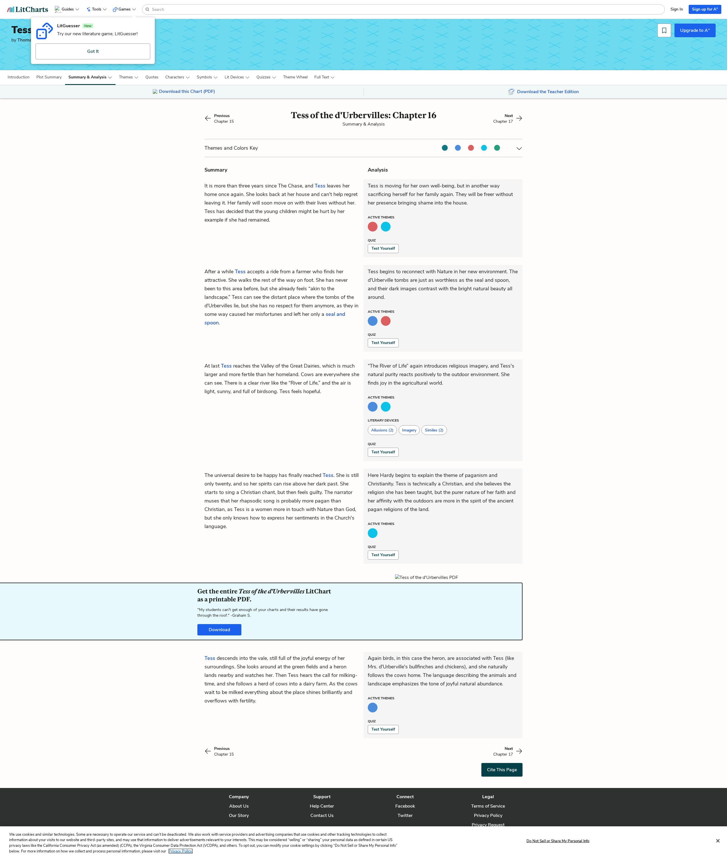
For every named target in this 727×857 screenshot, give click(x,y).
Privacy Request (488, 825)
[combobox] (408, 9)
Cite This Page (502, 770)
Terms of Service (488, 806)
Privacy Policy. (180, 851)
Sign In (676, 9)
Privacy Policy (488, 815)
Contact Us (322, 815)
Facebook (405, 806)
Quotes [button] (151, 77)
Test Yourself (383, 248)
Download (219, 630)
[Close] (718, 841)
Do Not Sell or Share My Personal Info (558, 841)
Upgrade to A (695, 30)
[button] (19, 77)
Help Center (322, 806)
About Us (239, 806)
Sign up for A (705, 9)
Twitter (405, 815)
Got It (93, 51)
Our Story (239, 815)
